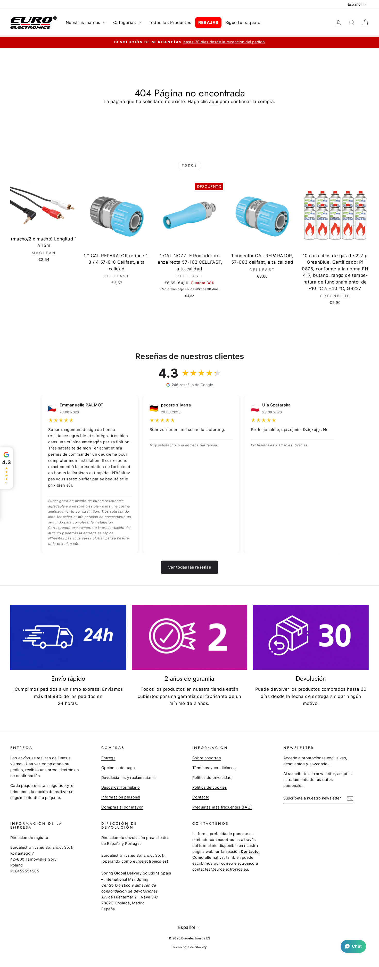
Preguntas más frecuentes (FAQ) (222, 807)
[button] (353, 946)
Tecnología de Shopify (189, 947)
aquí (213, 101)
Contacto (200, 797)
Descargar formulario (120, 787)
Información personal (120, 797)
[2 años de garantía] (190, 637)
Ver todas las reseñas (189, 567)
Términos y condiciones (214, 767)
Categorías (125, 22)
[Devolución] (311, 637)
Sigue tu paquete (242, 22)
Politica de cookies (209, 787)
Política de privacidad (212, 777)
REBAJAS (208, 22)
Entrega (108, 758)
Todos (189, 165)
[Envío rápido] (68, 637)
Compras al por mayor (122, 807)
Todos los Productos (170, 22)
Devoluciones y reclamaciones (129, 777)
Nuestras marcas (84, 22)
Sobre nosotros (206, 758)
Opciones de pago (118, 767)
